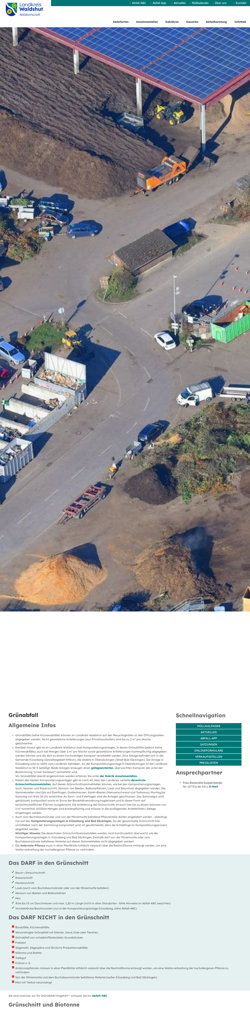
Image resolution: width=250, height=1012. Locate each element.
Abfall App (159, 3)
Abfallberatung (216, 21)
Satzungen (208, 744)
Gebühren (172, 21)
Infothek (240, 21)
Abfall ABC (139, 3)
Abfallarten (121, 21)
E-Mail (213, 786)
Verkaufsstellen (208, 756)
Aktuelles (180, 3)
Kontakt (241, 3)
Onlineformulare (208, 750)
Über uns (221, 3)
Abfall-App (208, 738)
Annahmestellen (147, 21)
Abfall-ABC (99, 995)
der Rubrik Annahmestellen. (119, 776)
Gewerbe (192, 21)
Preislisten (208, 762)
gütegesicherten (102, 768)
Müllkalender (200, 3)
